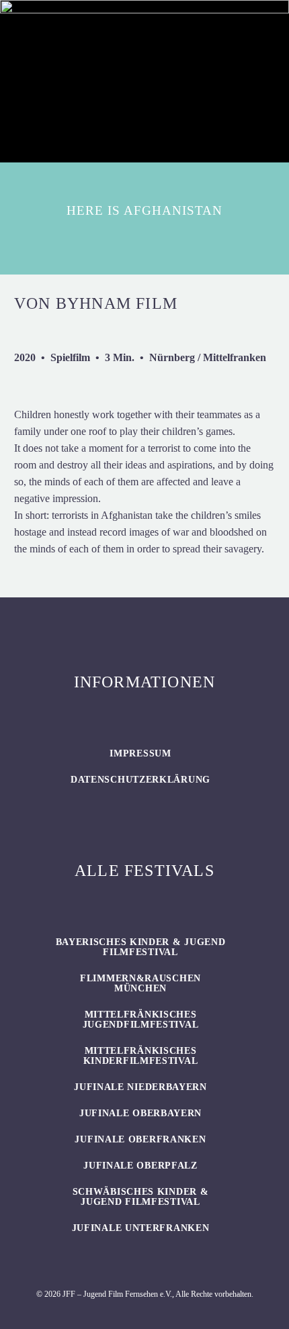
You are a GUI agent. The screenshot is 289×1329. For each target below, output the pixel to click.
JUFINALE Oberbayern (140, 1113)
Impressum (140, 753)
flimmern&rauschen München (140, 983)
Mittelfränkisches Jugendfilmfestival (141, 1020)
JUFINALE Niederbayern (140, 1087)
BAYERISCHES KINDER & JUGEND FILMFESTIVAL (141, 947)
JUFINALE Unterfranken (141, 1228)
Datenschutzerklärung (140, 780)
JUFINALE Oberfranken (140, 1139)
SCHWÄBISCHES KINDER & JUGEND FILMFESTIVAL (141, 1197)
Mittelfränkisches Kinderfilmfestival (140, 1056)
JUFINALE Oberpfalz (140, 1166)
